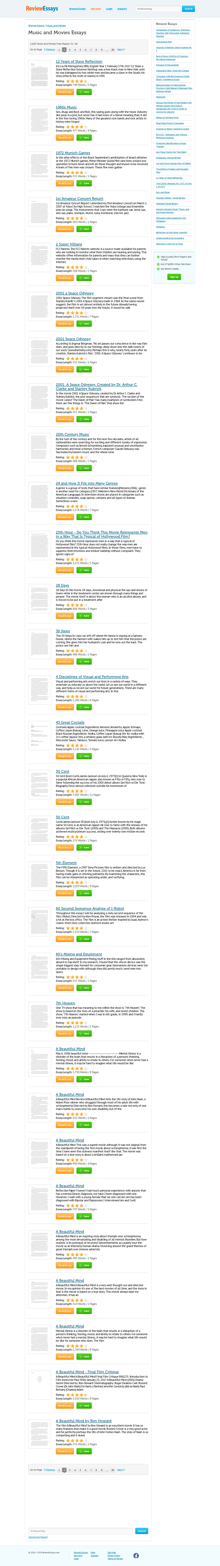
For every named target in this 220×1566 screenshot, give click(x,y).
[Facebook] (136, 1557)
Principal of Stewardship (167, 65)
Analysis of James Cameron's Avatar (172, 128)
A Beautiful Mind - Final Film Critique (87, 1372)
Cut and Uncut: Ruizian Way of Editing (173, 163)
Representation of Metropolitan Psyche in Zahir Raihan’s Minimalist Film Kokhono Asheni (174, 88)
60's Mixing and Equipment (79, 954)
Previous (50, 49)
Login (109, 8)
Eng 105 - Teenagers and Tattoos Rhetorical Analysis (171, 136)
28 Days (62, 585)
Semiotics (160, 226)
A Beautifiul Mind (70, 1049)
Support (122, 8)
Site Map (112, 1552)
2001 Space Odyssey (73, 339)
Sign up (174, 276)
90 (112, 49)
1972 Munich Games (73, 153)
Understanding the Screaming (170, 238)
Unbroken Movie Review (167, 203)
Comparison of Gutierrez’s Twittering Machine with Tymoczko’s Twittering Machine (173, 33)
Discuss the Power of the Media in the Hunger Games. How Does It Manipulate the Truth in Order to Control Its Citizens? (174, 107)
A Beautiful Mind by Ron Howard (84, 1421)
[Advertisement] (88, 1504)
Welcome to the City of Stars (169, 243)
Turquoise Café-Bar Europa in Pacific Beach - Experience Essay (173, 78)
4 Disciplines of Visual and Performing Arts (92, 677)
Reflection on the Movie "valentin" (171, 232)
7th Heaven (65, 1003)
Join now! (96, 8)
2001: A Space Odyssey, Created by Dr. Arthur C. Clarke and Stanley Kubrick (97, 387)
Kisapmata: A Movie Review (168, 157)
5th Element (66, 863)
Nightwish (160, 97)
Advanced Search (38, 1537)
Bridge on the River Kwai (167, 117)
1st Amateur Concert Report (79, 199)
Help (93, 1552)
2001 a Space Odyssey (75, 293)
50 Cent (62, 771)
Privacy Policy (114, 1555)
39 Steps (63, 631)
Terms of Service (115, 1558)
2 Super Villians (69, 244)
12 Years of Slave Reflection (79, 61)
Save (86, 91)
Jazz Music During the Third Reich (171, 152)
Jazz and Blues (163, 192)
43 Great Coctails (70, 722)
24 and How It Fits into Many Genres (87, 483)
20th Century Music (72, 434)
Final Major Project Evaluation (170, 123)
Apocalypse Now (164, 41)
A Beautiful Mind (70, 1094)
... (106, 49)
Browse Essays (77, 8)
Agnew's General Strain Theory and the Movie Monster (172, 211)
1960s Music (66, 107)
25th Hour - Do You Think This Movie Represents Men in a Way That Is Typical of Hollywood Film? (101, 534)
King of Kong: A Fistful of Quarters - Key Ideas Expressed (172, 58)
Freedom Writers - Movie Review (170, 198)
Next (120, 49)
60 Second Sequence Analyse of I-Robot (90, 908)
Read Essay (64, 91)
